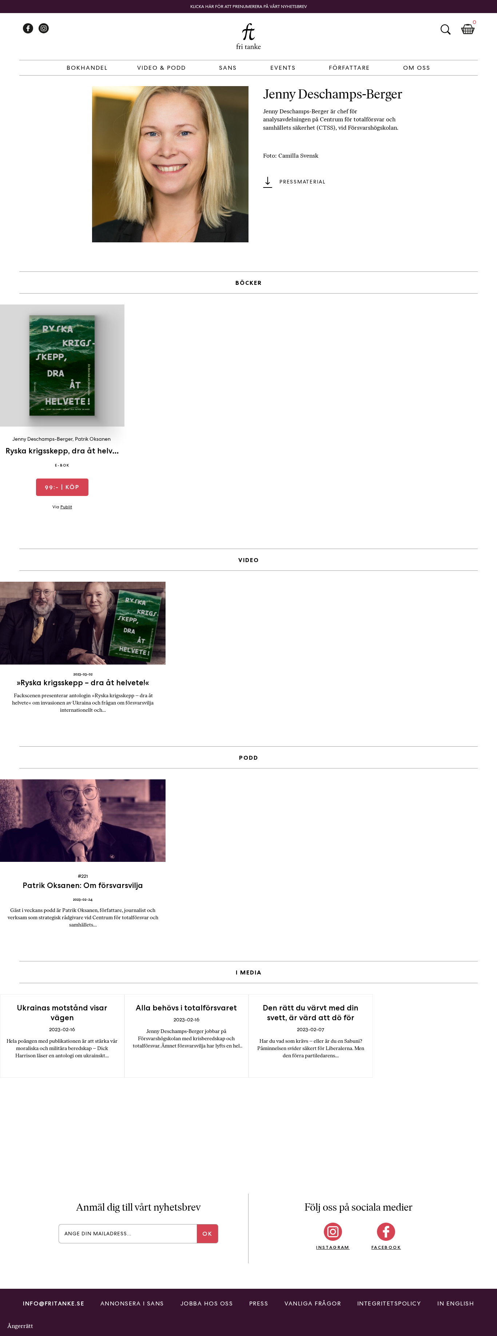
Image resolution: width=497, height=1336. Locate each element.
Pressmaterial (302, 181)
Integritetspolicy (389, 1303)
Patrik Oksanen (93, 439)
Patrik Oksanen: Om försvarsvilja (83, 885)
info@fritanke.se (53, 1303)
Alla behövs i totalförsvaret (186, 1007)
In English (455, 1303)
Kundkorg (468, 29)
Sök (445, 29)
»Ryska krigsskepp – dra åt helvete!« (83, 682)
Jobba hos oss (206, 1303)
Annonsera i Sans (132, 1303)
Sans (228, 68)
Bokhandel (87, 68)
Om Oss (416, 68)
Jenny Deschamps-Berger (42, 439)
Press (259, 1303)
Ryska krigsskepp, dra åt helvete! (65, 450)
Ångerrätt (20, 1326)
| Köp (62, 487)
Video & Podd (161, 68)
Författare (349, 68)
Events (283, 68)
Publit (66, 507)
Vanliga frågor (313, 1303)
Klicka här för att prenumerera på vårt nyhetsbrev (248, 6)
